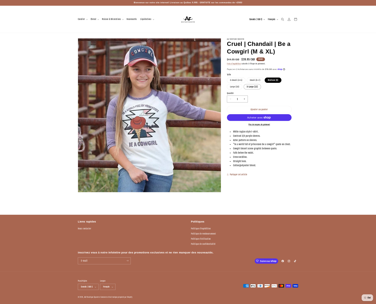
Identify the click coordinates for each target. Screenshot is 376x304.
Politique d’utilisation (201, 238)
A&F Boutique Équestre (92, 297)
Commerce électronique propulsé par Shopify (116, 297)
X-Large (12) (252, 86)
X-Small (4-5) (237, 81)
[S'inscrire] (127, 260)
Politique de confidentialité (203, 244)
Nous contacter (84, 228)
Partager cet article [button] (238, 174)
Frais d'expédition (234, 64)
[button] (82, 19)
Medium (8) (273, 80)
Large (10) (236, 87)
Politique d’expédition (201, 228)
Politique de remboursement (203, 233)
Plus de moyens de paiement (259, 124)
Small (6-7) (256, 81)
